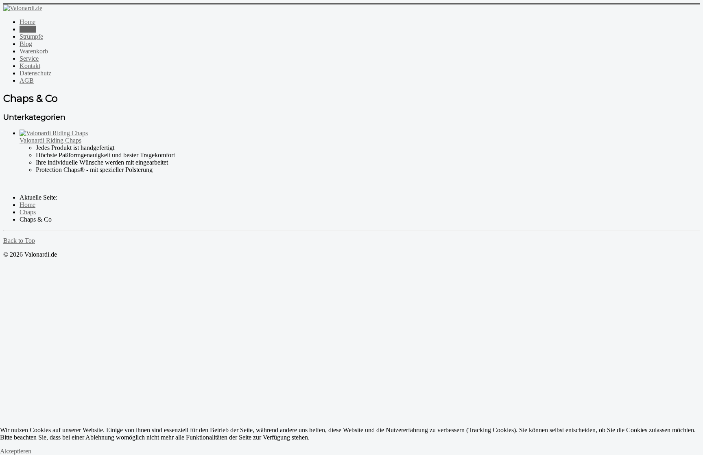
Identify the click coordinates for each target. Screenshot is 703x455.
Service (29, 58)
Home (27, 21)
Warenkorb (34, 51)
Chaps (28, 29)
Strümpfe (31, 36)
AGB (27, 80)
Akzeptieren (15, 451)
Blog (26, 43)
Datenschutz (35, 73)
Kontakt (30, 65)
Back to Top (19, 240)
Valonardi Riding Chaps (50, 140)
